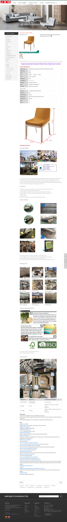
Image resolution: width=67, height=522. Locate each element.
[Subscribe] (60, 496)
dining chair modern (39, 487)
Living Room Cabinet (9, 68)
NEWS (26, 509)
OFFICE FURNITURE (37, 516)
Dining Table (8, 50)
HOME (26, 505)
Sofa (7, 43)
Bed (7, 45)
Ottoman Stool (8, 53)
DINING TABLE (36, 509)
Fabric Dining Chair (23, 487)
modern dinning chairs (30, 487)
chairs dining (53, 485)
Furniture (26, 485)
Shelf (7, 60)
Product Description (23, 61)
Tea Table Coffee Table (10, 57)
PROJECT (26, 507)
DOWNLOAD (27, 510)
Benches (7, 64)
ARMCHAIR (36, 506)
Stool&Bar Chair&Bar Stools (11, 55)
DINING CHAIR (36, 507)
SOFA (35, 505)
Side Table (8, 59)
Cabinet (7, 66)
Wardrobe (8, 73)
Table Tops (8, 52)
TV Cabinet (8, 71)
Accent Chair (8, 78)
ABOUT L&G (27, 506)
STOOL (35, 510)
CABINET (36, 514)
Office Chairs (8, 41)
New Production (9, 77)
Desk (7, 48)
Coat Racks (8, 62)
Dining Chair (8, 39)
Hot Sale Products (9, 36)
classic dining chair (39, 485)
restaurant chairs (46, 487)
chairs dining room (46, 485)
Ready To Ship (8, 75)
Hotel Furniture (32, 485)
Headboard (8, 46)
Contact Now (48, 514)
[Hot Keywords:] (60, 3)
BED (35, 513)
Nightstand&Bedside (9, 69)
